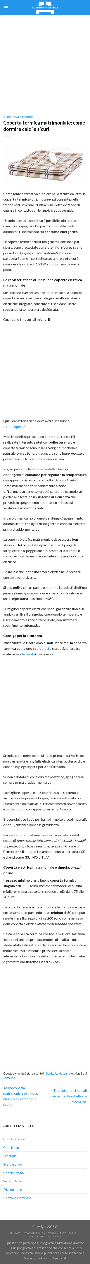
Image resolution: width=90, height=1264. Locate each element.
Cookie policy (34, 1233)
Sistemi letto (12, 1181)
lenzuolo (28, 654)
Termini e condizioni (64, 1233)
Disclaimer (37, 1236)
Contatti (55, 1236)
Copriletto (11, 1147)
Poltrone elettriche (17, 1198)
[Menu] (6, 7)
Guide (7, 117)
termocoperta (13, 426)
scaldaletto (42, 648)
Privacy (15, 1233)
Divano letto (12, 1189)
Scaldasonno (23, 117)
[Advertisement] (45, 62)
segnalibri (9, 1078)
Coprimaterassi (14, 1139)
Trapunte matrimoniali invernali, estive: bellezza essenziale (68, 1096)
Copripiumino (13, 1173)
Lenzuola (10, 1156)
